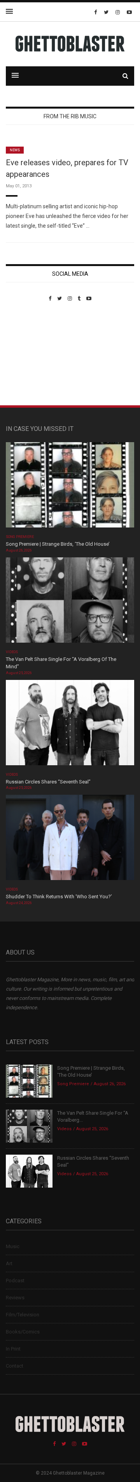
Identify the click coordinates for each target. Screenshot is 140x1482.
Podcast (15, 1280)
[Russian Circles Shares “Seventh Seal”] (70, 725)
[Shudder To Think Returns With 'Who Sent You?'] (70, 840)
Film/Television (22, 1315)
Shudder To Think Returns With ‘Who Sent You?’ (59, 896)
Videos (12, 652)
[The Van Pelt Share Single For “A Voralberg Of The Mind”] (70, 602)
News (15, 150)
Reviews (15, 1297)
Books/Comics (23, 1332)
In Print (13, 1349)
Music (12, 1246)
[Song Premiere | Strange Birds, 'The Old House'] (70, 487)
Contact (14, 1366)
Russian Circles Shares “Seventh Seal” (48, 782)
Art (9, 1263)
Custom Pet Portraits (28, 355)
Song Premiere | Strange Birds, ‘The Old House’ (58, 544)
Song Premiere (20, 537)
